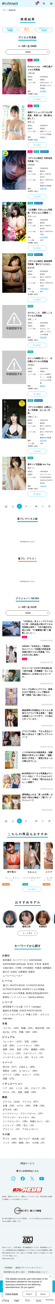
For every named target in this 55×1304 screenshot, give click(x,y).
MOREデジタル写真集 (33, 989)
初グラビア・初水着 (32, 1138)
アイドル (31, 1101)
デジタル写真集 (9, 30)
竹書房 (38, 968)
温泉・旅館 (27, 1092)
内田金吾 (31, 165)
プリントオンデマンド (14, 1014)
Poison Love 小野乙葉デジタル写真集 (40, 68)
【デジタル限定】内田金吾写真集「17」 (40, 159)
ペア (9, 1088)
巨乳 (32, 1041)
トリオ (23, 1088)
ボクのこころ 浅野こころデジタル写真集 (40, 314)
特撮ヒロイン (40, 1121)
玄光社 (30, 964)
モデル (24, 1105)
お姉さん (27, 1067)
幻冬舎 (38, 964)
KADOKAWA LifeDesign (14, 964)
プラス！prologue (32, 1006)
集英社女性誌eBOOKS (37, 993)
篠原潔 (42, 386)
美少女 (10, 1067)
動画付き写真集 (10, 1010)
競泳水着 (43, 1028)
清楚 (9, 1078)
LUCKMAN (44, 237)
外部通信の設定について (37, 1272)
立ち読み (37, 99)
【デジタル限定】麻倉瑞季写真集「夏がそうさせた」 (40, 262)
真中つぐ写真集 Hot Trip (39, 464)
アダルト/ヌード (30, 1129)
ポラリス (44, 1014)
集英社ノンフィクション (15, 997)
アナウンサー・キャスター (20, 1117)
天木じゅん (32, 216)
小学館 (18, 968)
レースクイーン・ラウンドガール (23, 1113)
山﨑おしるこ (33, 417)
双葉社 (31, 972)
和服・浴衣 (29, 1032)
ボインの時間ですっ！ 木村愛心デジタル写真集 (40, 360)
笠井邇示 (43, 91)
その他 (39, 1142)
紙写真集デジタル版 (13, 1006)
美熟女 (10, 1070)
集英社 (46, 964)
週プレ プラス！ (27, 30)
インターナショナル (16, 1057)
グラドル (12, 1101)
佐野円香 (43, 188)
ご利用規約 (8, 1268)
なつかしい (29, 1070)
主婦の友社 (8, 968)
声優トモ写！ (32, 1014)
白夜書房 (22, 972)
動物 (25, 1142)
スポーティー (33, 1053)
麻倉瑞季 (31, 268)
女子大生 (11, 1109)
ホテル (10, 1092)
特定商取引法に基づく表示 (14, 1272)
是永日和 (43, 440)
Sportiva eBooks (36, 997)
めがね (10, 1032)
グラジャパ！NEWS (44, 30)
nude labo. (8, 1018)
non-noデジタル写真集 (14, 993)
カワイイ (12, 1074)
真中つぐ (31, 468)
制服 (27, 1028)
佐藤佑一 (43, 137)
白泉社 (14, 972)
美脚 (9, 1049)
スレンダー (13, 1041)
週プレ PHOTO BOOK (14, 985)
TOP (4, 10)
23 (36, 821)
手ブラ (10, 1138)
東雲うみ (31, 122)
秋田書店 (7, 960)
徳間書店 (47, 968)
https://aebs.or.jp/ (8, 1258)
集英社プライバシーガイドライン (29, 1268)
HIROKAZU (44, 289)
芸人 (29, 1125)
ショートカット (29, 1045)
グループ (39, 1088)
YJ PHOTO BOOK (35, 985)
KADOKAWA (35, 960)
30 (36, 506)
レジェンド (12, 1125)
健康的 (38, 1049)
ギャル (38, 1057)
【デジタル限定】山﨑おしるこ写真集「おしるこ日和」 (40, 410)
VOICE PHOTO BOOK (30, 1010)
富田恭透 (43, 337)
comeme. (43, 486)
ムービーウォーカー (13, 975)
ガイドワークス (20, 960)
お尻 (9, 1045)
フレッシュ (12, 1053)
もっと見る (27, 933)
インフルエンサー (16, 1121)
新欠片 (6, 972)
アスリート (12, 1129)
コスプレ (11, 1028)
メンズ (10, 1142)
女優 (9, 1105)
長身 (23, 1049)
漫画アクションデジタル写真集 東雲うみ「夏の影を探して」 (40, 115)
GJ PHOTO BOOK (12, 989)
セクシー (31, 1074)
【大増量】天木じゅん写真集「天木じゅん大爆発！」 (40, 211)
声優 (39, 1105)
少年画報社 (28, 968)
